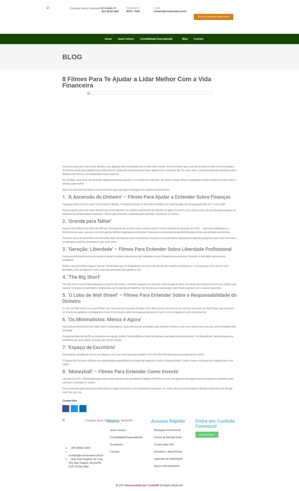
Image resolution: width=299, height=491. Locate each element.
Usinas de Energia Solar (168, 437)
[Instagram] (75, 475)
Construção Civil (164, 444)
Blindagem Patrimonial (167, 430)
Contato (199, 38)
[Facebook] (66, 475)
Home (108, 38)
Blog (184, 38)
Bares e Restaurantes (167, 466)
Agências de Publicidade (168, 458)
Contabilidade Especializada (156, 38)
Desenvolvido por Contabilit (142, 485)
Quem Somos (126, 38)
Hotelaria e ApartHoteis (168, 451)
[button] (65, 408)
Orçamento (116, 444)
